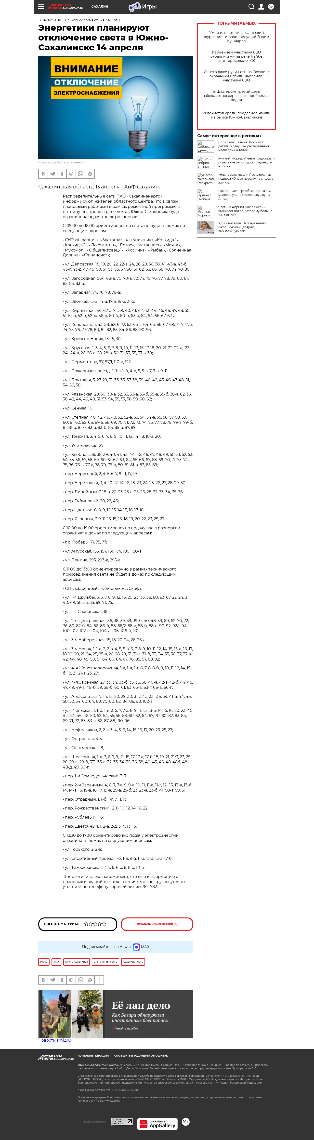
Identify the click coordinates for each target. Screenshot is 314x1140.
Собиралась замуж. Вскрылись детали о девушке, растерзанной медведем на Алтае (243, 146)
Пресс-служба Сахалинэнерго (61, 162)
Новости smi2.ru (54, 1040)
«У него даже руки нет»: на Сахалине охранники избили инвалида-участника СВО (236, 76)
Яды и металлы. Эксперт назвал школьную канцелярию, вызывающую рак (242, 227)
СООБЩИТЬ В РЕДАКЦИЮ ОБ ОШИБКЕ (141, 1055)
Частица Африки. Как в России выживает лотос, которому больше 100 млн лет (245, 211)
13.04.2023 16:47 (49, 20)
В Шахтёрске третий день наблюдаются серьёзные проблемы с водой (236, 96)
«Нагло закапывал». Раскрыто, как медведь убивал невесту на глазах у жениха (245, 178)
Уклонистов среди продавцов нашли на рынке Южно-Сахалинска (237, 115)
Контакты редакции (93, 1055)
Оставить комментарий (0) (157, 924)
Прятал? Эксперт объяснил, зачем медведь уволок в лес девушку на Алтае (244, 194)
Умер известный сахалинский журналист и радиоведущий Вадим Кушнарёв (236, 37)
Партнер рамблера (94, 1121)
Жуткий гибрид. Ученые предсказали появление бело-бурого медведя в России (246, 162)
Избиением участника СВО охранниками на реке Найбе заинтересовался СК (236, 56)
